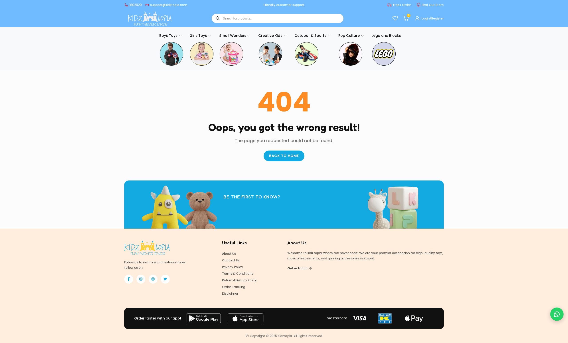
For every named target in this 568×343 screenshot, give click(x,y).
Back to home (284, 155)
